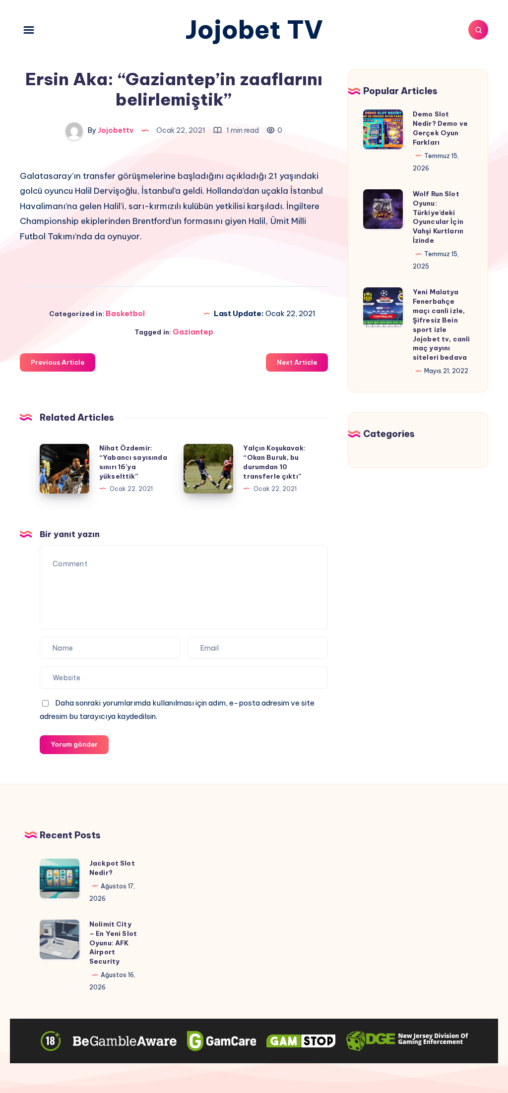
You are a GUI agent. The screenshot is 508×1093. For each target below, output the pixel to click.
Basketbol (125, 313)
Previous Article (57, 362)
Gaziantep (193, 331)
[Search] (478, 30)
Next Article (297, 362)
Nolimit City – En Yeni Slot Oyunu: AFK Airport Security (113, 942)
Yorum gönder (74, 744)
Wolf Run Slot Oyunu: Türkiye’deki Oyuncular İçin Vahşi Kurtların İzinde (438, 217)
